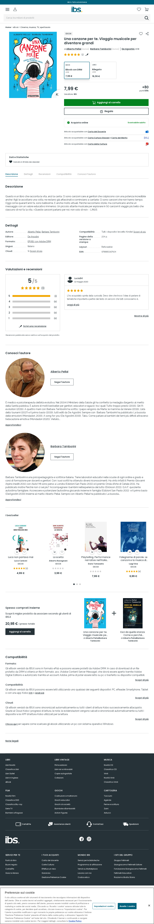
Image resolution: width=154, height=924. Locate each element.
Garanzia (46, 873)
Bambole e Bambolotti (65, 808)
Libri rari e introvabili (63, 769)
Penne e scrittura (111, 804)
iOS (30, 692)
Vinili (106, 773)
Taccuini (108, 796)
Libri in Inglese (11, 777)
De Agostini (128, 48)
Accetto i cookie (127, 906)
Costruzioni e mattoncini (66, 796)
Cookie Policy (75, 920)
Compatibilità (63, 174)
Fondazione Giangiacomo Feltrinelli (130, 869)
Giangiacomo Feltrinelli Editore (128, 864)
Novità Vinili (109, 777)
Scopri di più (36, 251)
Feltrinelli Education (123, 873)
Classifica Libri (12, 769)
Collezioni (59, 777)
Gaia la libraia (12, 873)
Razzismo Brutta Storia (124, 877)
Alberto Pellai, (34, 232)
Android (39, 692)
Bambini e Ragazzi (14, 813)
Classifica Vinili (111, 782)
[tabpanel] (20, 548)
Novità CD (108, 765)
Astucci (107, 813)
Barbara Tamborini (100, 48)
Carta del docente (50, 860)
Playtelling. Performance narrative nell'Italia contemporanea (95, 559)
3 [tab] (80, 584)
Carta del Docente (97, 131)
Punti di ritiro (10, 860)
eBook (8, 782)
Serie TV (8, 808)
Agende (107, 800)
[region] (77, 906)
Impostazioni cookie (103, 906)
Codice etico (83, 877)
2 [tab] (77, 584)
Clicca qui (11, 724)
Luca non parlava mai (20, 557)
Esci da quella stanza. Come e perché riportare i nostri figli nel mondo (132, 634)
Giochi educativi (62, 800)
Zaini (106, 808)
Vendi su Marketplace (87, 869)
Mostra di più (141, 315)
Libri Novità (10, 765)
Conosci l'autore (86, 174)
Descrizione (11, 174)
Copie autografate (63, 773)
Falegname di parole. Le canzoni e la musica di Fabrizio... (133, 559)
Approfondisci (13, 424)
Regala (108, 111)
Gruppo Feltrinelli (121, 860)
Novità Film (10, 796)
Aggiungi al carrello (108, 102)
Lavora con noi (84, 873)
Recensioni (44, 174)
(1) (43, 288)
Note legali (11, 741)
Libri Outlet (10, 773)
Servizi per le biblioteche (88, 860)
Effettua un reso (49, 869)
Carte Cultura (48, 864)
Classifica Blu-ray (13, 804)
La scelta (58, 557)
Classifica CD (110, 769)
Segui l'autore (62, 382)
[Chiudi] (149, 905)
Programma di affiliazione (90, 864)
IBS (75, 94)
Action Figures (61, 813)
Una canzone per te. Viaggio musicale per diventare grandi (95, 634)
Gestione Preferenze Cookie (54, 877)
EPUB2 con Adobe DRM (39, 241)
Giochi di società (62, 804)
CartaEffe (9, 869)
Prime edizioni (61, 765)
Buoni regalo (11, 864)
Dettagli (28, 174)
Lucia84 (78, 278)
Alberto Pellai (73, 48)
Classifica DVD (12, 800)
